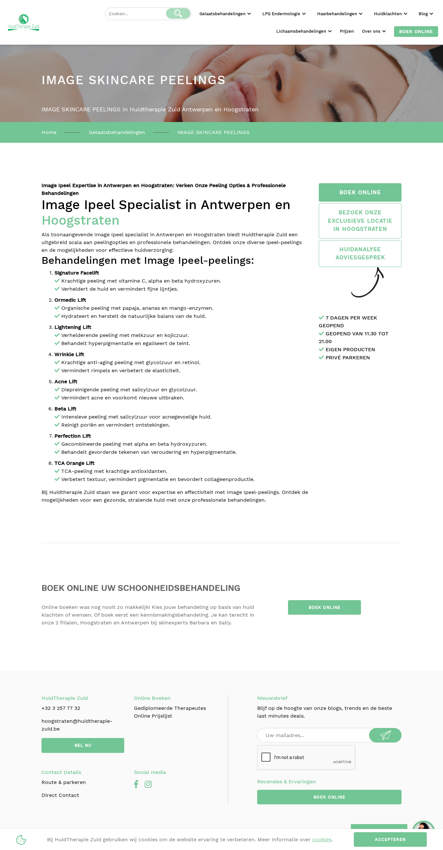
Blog (424, 13)
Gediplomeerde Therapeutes (170, 708)
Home (49, 132)
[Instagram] (148, 784)
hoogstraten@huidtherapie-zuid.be (77, 725)
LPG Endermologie (282, 13)
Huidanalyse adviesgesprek (360, 253)
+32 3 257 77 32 (61, 708)
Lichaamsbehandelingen (302, 31)
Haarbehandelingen (337, 13)
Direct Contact (60, 795)
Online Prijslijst (153, 716)
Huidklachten (388, 13)
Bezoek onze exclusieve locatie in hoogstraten (360, 220)
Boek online (416, 31)
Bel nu (83, 745)
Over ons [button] (372, 31)
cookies (321, 839)
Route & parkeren (64, 782)
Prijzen (347, 31)
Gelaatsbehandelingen (223, 13)
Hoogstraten (81, 220)
